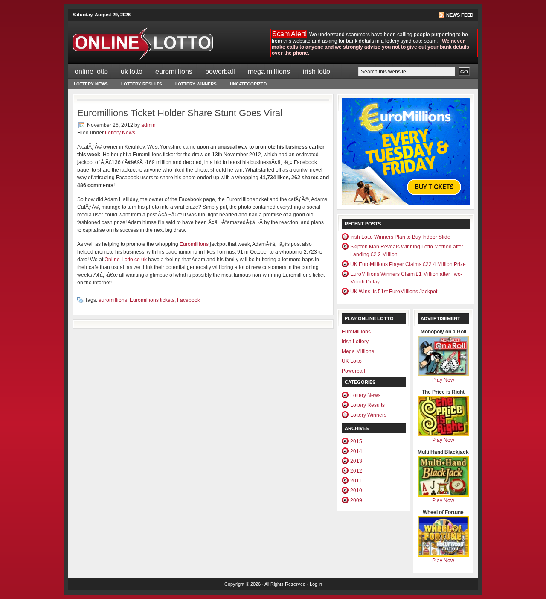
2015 (356, 441)
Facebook (188, 300)
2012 (356, 471)
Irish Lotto (316, 71)
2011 (356, 481)
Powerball (220, 71)
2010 (356, 491)
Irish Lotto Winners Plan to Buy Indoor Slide (400, 237)
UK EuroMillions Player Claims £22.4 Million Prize (408, 264)
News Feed (459, 15)
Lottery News (91, 84)
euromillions (113, 300)
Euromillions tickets (152, 300)
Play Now (443, 380)
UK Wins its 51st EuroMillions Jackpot (393, 292)
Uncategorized (248, 84)
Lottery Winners (196, 84)
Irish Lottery (355, 342)
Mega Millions (269, 71)
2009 (356, 500)
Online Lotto (91, 71)
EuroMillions (173, 71)
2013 (356, 461)
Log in (316, 584)
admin (148, 125)
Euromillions (195, 244)
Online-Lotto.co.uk (126, 260)
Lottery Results (141, 84)
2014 (356, 451)
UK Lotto (131, 71)
